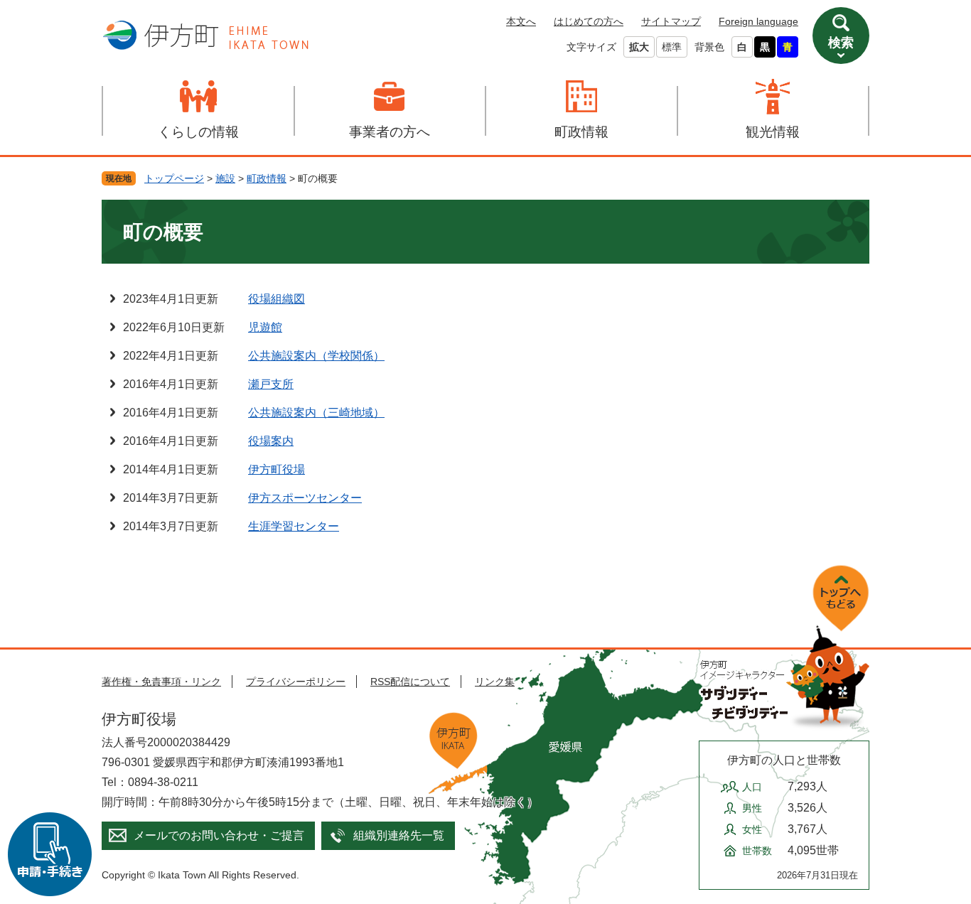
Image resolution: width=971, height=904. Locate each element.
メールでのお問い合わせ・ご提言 (219, 835)
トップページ (174, 178)
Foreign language (758, 21)
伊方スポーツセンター (305, 498)
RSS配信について (410, 681)
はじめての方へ (588, 21)
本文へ (521, 21)
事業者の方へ (389, 131)
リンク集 (495, 681)
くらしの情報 (198, 131)
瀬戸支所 (271, 384)
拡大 (639, 47)
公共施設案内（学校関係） (316, 356)
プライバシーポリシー (295, 681)
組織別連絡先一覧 (398, 835)
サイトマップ (671, 21)
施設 (225, 178)
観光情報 (773, 131)
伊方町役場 (276, 469)
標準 (672, 47)
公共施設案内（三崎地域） (316, 413)
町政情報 (581, 131)
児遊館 (265, 327)
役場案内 (271, 441)
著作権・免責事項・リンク (161, 681)
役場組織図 (276, 299)
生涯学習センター (293, 526)
